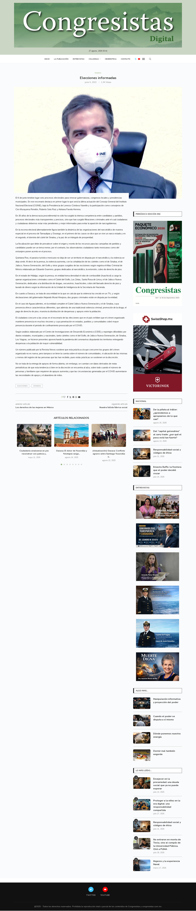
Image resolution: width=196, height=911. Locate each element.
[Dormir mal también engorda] (141, 755)
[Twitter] (136, 59)
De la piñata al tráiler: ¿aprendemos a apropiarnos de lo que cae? (165, 414)
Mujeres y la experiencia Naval (166, 863)
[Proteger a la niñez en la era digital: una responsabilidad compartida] (141, 805)
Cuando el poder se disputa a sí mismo (164, 718)
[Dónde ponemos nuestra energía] (141, 738)
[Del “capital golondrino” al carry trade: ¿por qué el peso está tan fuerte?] (141, 435)
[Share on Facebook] (67, 397)
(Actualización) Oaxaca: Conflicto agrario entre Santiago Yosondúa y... (109, 453)
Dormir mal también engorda (164, 752)
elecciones (22, 386)
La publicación (61, 59)
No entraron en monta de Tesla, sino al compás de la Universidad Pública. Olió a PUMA (167, 844)
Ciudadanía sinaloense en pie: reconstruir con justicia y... (34, 452)
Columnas (94, 59)
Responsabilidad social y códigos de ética (167, 451)
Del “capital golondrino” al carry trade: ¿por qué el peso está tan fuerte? (167, 434)
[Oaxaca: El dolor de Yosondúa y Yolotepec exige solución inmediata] (71, 435)
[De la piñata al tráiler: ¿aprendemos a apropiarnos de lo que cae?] (141, 414)
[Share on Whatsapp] (76, 397)
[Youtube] (139, 59)
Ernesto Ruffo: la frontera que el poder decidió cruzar (167, 470)
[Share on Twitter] (70, 397)
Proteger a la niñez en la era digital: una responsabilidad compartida (166, 805)
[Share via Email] (79, 397)
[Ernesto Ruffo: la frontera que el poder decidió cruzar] (141, 471)
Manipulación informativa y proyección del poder (167, 700)
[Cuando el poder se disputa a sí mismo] (141, 720)
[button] (20, 446)
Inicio (47, 59)
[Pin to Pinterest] (73, 397)
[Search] (150, 59)
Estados (37, 386)
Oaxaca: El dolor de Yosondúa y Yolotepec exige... (71, 452)
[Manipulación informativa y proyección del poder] (141, 703)
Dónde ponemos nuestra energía (167, 735)
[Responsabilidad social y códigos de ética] (141, 454)
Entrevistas (78, 59)
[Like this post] (64, 397)
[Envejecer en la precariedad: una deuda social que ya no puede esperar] (141, 783)
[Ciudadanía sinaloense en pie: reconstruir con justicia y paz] (34, 435)
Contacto (125, 59)
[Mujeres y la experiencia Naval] (141, 865)
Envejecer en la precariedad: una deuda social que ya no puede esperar (166, 783)
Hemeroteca (111, 59)
